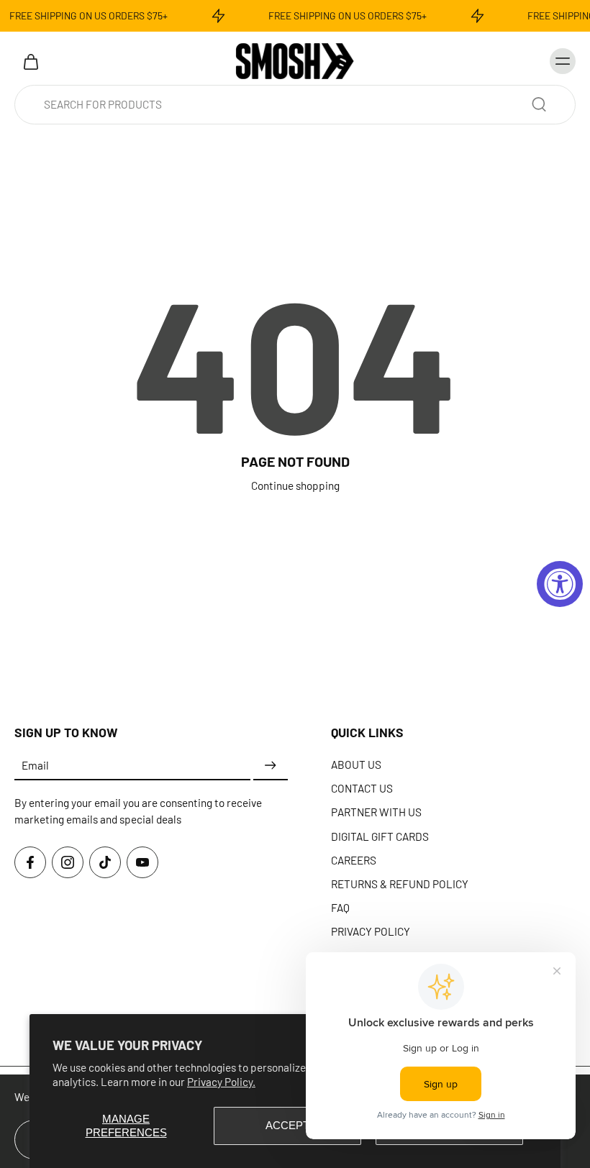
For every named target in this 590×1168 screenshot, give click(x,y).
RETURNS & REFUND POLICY (399, 883)
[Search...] (539, 104)
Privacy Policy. (221, 1081)
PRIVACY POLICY (370, 931)
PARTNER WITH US (376, 812)
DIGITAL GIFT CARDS (380, 835)
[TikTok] (105, 862)
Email (35, 765)
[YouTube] (142, 862)
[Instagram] (67, 862)
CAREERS (353, 859)
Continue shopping (295, 485)
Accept (287, 1125)
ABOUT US (356, 764)
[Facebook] (30, 862)
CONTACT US (362, 788)
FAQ (340, 907)
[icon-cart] (30, 61)
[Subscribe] (270, 766)
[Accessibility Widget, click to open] (560, 584)
